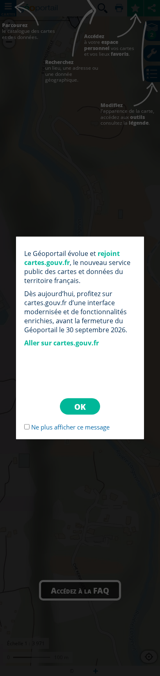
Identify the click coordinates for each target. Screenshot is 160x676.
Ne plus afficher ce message (70, 427)
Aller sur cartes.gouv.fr (61, 342)
